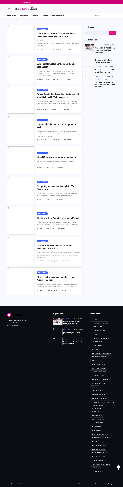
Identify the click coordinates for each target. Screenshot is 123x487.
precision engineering (98, 445)
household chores (97, 390)
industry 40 (95, 402)
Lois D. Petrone (43, 49)
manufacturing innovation (100, 434)
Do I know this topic (98, 375)
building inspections (98, 345)
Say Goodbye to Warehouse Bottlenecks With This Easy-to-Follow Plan (105, 84)
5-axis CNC (95, 319)
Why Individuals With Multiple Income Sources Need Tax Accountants (105, 50)
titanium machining (98, 460)
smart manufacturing (99, 456)
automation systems (98, 330)
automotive (95, 334)
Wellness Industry (97, 471)
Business (35, 15)
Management (24, 15)
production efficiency (98, 449)
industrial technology (99, 398)
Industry (45, 15)
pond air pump (109, 438)
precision (94, 441)
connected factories (98, 364)
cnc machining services (99, 357)
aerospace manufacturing (100, 323)
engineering (105, 379)
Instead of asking (108, 402)
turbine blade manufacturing (101, 464)
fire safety (95, 387)
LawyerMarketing (97, 423)
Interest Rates (96, 411)
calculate (95, 349)
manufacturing (96, 430)
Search (112, 33)
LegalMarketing (97, 426)
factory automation (98, 383)
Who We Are (21, 484)
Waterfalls (95, 468)
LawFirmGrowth (97, 415)
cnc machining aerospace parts (101, 353)
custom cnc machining (99, 368)
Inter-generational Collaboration (98, 406)
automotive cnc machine (99, 338)
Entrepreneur (11, 15)
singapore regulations (99, 453)
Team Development (58, 15)
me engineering (96, 438)
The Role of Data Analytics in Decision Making (58, 218)
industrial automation (99, 394)
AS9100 (94, 327)
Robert (41, 167)
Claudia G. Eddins (44, 79)
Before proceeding (97, 342)
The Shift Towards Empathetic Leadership (56, 157)
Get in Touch (11, 484)
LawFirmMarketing (98, 419)
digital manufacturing (99, 372)
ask (101, 327)
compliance (95, 360)
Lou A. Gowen (43, 109)
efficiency (95, 379)
